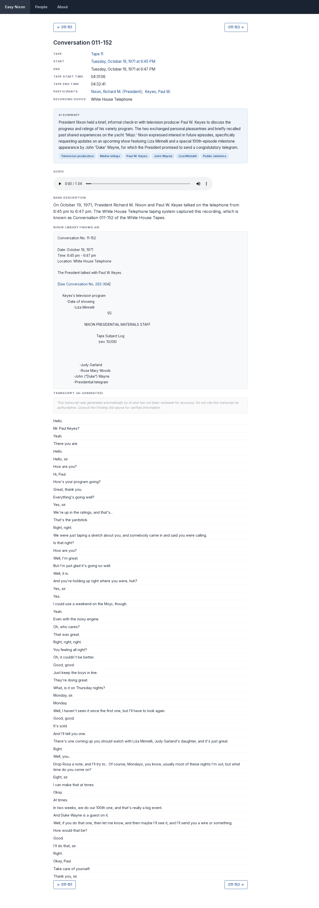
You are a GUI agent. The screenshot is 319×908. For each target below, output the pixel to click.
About (62, 6)
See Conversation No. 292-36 (83, 284)
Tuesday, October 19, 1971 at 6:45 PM (123, 61)
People (41, 6)
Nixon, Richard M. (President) (116, 91)
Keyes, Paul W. (158, 91)
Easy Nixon (15, 6)
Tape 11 (97, 54)
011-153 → (236, 27)
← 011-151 (64, 27)
